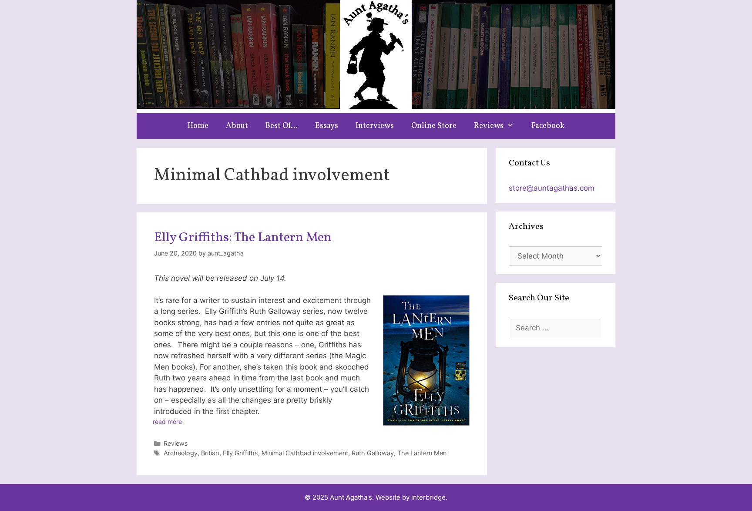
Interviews (375, 126)
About (237, 126)
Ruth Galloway (373, 453)
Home (198, 126)
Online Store (434, 126)
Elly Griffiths (240, 453)
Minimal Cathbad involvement (305, 453)
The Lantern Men (421, 453)
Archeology (181, 453)
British (210, 453)
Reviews (489, 126)
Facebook (547, 126)
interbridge (428, 497)
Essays (326, 126)
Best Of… (281, 126)
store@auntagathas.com (551, 188)
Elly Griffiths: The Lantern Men (243, 238)
